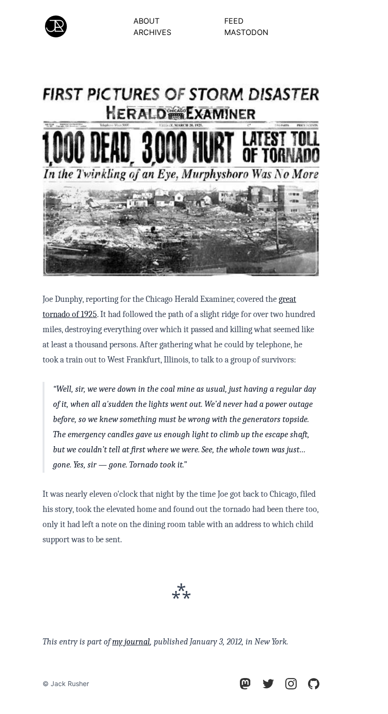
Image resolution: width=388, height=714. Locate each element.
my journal (131, 642)
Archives (152, 32)
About (146, 21)
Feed (234, 21)
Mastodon (246, 32)
